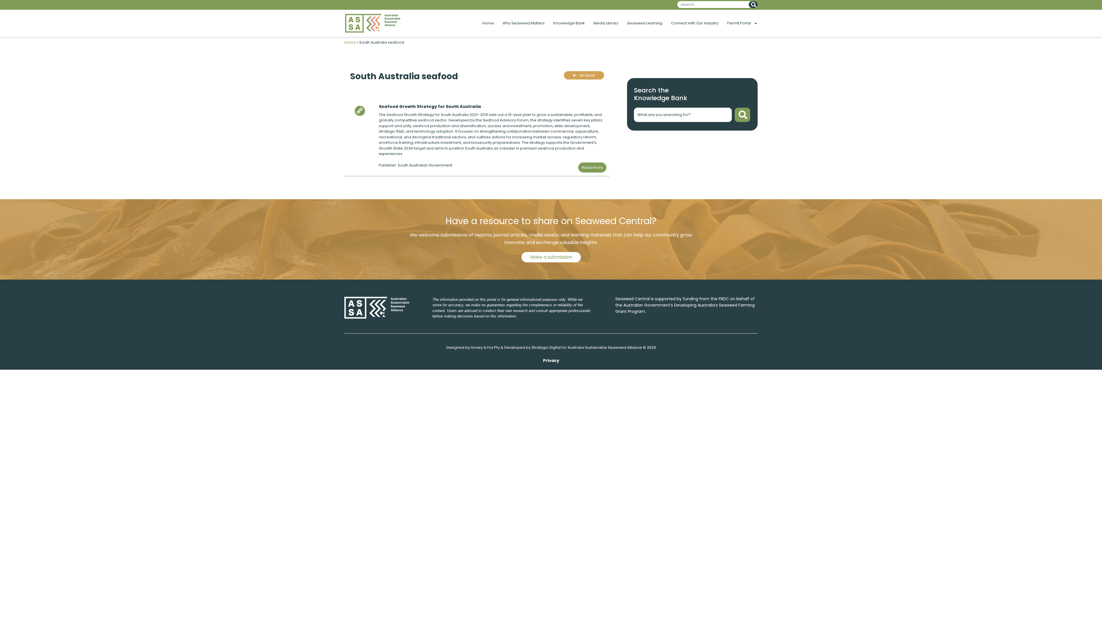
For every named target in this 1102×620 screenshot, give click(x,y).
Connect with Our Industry (695, 23)
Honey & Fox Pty (485, 347)
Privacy (551, 360)
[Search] (753, 4)
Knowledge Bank (569, 23)
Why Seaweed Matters (524, 23)
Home (488, 23)
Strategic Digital (546, 347)
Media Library (605, 23)
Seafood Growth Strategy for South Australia (430, 106)
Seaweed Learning (644, 23)
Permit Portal (739, 23)
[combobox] (711, 4)
